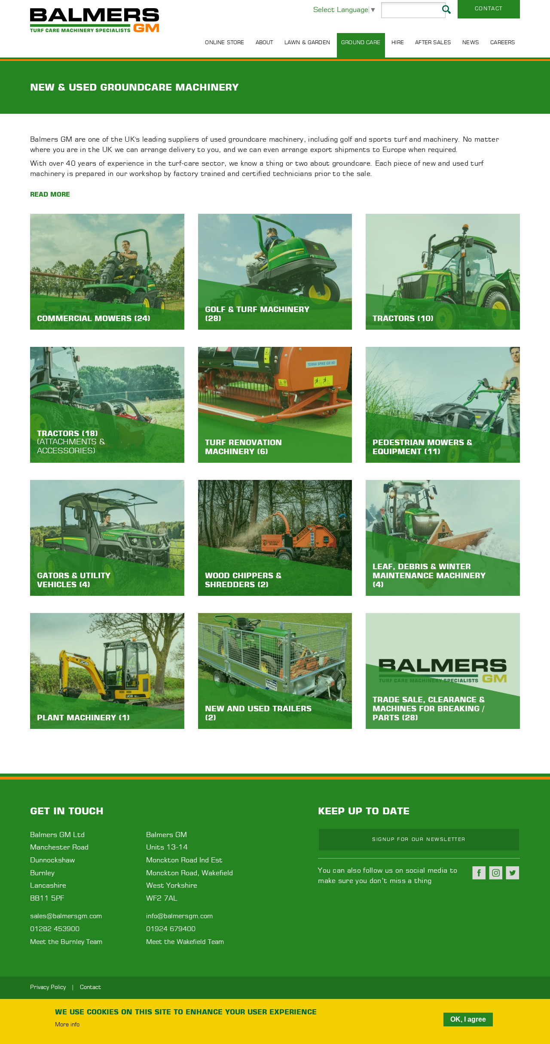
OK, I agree (468, 1019)
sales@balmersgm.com (66, 916)
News (470, 42)
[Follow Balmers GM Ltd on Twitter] (512, 872)
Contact (489, 8)
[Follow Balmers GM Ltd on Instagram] (496, 872)
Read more (50, 194)
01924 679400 (171, 929)
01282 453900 (54, 929)
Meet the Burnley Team (66, 942)
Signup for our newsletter (419, 839)
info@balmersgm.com (179, 916)
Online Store (224, 42)
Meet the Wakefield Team (185, 942)
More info (67, 1025)
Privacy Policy (48, 987)
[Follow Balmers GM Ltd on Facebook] (479, 872)
